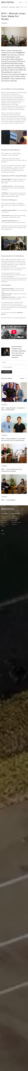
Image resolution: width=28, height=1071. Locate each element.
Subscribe (6, 371)
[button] (14, 332)
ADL (20, 2)
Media (18, 7)
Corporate (4, 7)
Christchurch (16, 522)
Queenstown (16, 518)
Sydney (3, 526)
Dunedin (14, 524)
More (22, 378)
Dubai (3, 533)
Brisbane (4, 522)
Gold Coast (5, 524)
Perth (3, 518)
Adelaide (12, 7)
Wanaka (14, 520)
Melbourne (4, 516)
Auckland (15, 516)
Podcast (4, 404)
